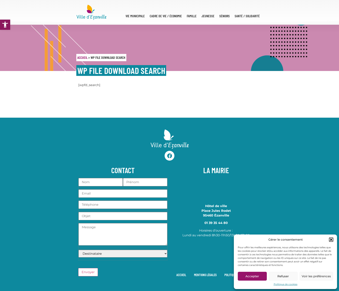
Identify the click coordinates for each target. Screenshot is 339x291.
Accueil (82, 57)
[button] (5, 25)
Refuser (283, 276)
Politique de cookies (285, 284)
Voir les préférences (316, 276)
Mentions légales (205, 275)
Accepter (252, 276)
